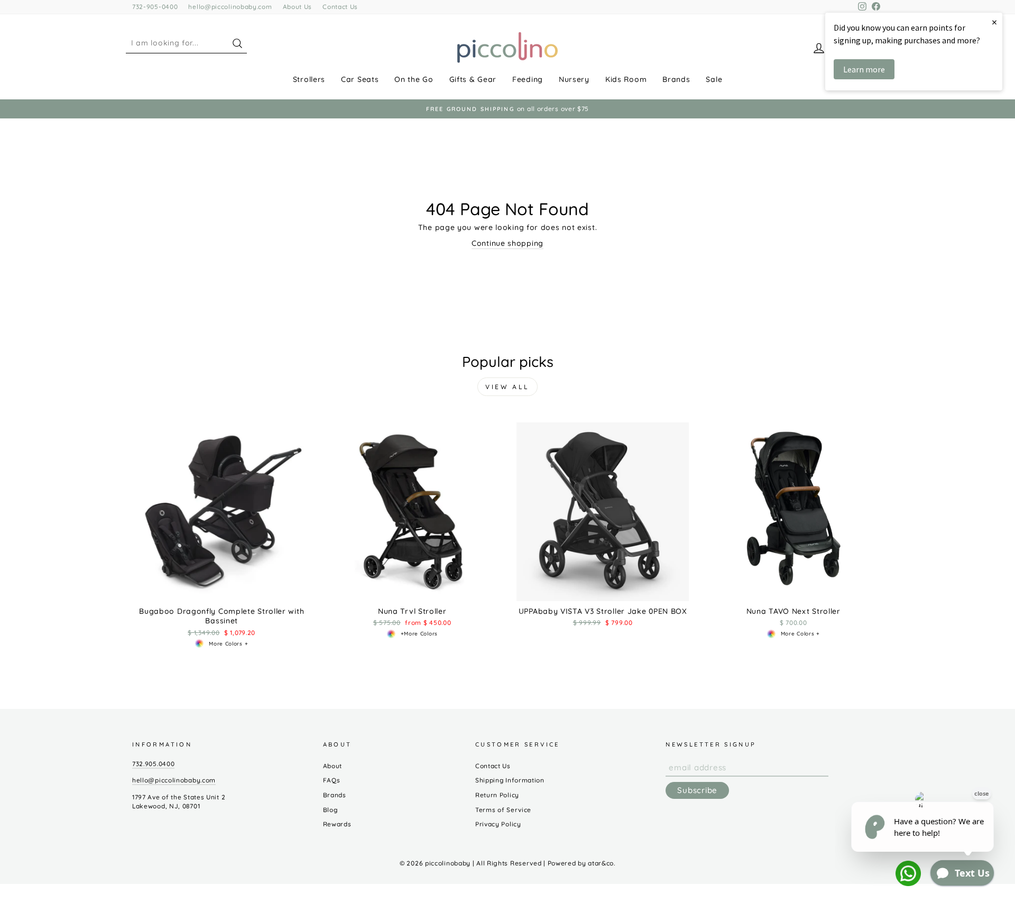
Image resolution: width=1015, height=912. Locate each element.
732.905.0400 (153, 764)
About (333, 766)
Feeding (527, 79)
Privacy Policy (498, 824)
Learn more (864, 69)
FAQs (331, 780)
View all (507, 387)
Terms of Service (503, 810)
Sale (714, 79)
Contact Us (340, 7)
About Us (297, 7)
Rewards (337, 824)
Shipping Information (510, 780)
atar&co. (601, 863)
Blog (330, 810)
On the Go (413, 79)
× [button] (994, 22)
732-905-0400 (155, 7)
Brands (676, 79)
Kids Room (626, 79)
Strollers (309, 79)
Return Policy (497, 795)
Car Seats (360, 79)
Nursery (574, 79)
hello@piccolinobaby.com (230, 7)
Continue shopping (507, 243)
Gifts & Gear (472, 79)
